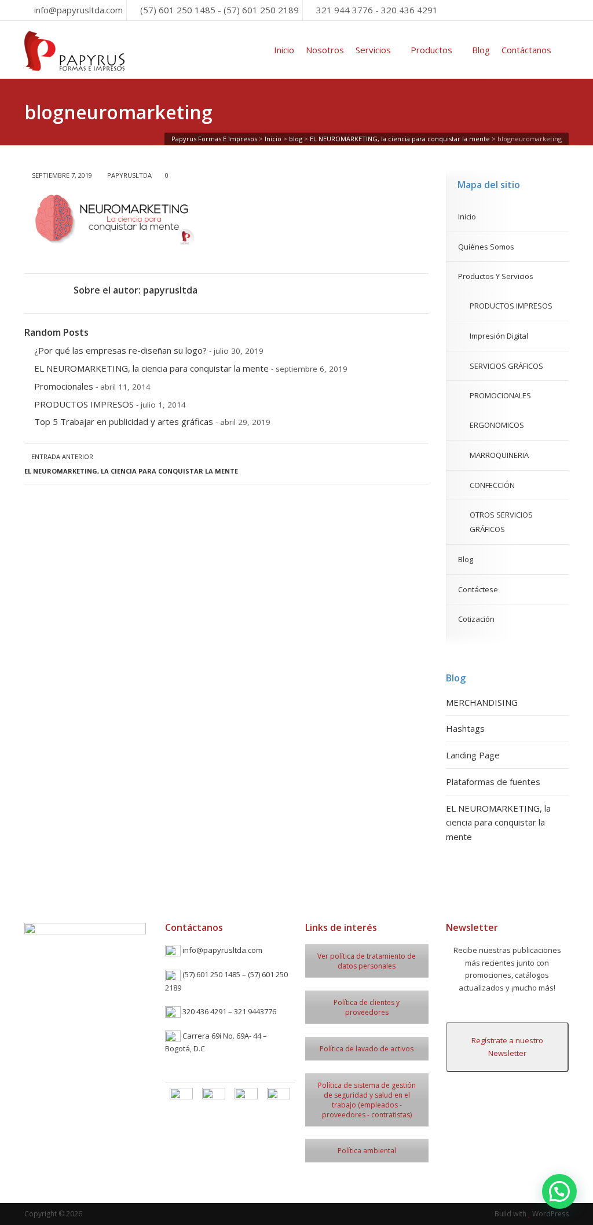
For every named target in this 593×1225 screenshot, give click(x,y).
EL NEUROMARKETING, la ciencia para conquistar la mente (151, 368)
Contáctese (478, 589)
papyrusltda (129, 175)
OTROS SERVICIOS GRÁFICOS (501, 521)
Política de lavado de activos (366, 1049)
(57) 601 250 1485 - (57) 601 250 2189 (219, 10)
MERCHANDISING (482, 702)
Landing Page (473, 755)
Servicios (373, 50)
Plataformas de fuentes (493, 781)
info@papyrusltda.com (78, 10)
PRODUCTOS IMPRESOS (84, 404)
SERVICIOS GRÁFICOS (506, 366)
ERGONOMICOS (497, 425)
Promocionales (63, 386)
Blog (481, 50)
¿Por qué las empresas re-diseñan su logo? (120, 350)
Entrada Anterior (131, 463)
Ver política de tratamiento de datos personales (366, 961)
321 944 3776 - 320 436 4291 (377, 10)
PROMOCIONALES (500, 395)
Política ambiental (367, 1151)
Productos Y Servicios (495, 276)
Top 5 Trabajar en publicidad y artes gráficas (123, 421)
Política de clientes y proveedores (367, 1007)
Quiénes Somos (486, 246)
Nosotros (325, 50)
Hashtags (465, 728)
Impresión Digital (499, 336)
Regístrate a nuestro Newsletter (507, 1046)
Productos (431, 50)
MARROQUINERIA (499, 455)
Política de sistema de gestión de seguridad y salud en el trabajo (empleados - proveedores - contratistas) (367, 1100)
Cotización (476, 619)
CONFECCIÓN (492, 485)
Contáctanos (526, 50)
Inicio (284, 50)
